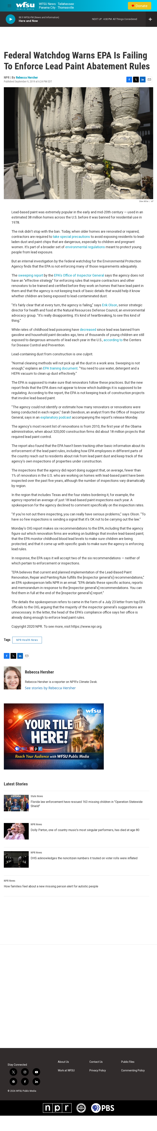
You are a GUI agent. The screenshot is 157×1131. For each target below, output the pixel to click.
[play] (10, 19)
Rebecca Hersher (27, 77)
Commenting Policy (133, 1070)
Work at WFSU (66, 1070)
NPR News (36, 824)
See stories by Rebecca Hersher (50, 688)
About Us (63, 1061)
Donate (141, 6)
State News (37, 796)
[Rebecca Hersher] (12, 677)
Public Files (127, 1061)
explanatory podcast (55, 417)
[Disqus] (78, 996)
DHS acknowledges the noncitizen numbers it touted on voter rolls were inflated (84, 858)
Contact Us (96, 1061)
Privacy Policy (97, 1070)
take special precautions (71, 237)
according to (113, 340)
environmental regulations (85, 247)
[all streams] (151, 19)
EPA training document (60, 368)
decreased (88, 330)
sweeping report (30, 275)
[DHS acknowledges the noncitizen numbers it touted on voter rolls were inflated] (16, 859)
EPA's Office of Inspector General (79, 275)
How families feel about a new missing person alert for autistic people (51, 886)
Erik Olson (109, 305)
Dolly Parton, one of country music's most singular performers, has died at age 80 (85, 830)
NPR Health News (27, 639)
